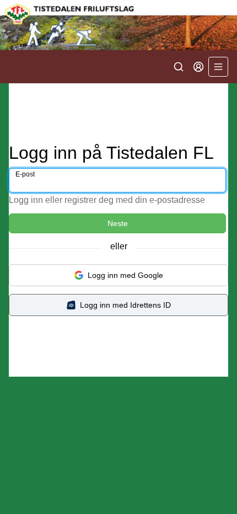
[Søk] (178, 67)
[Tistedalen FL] (118, 25)
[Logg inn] (198, 67)
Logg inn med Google (125, 275)
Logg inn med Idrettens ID (125, 305)
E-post (25, 174)
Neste (117, 223)
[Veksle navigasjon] (218, 67)
